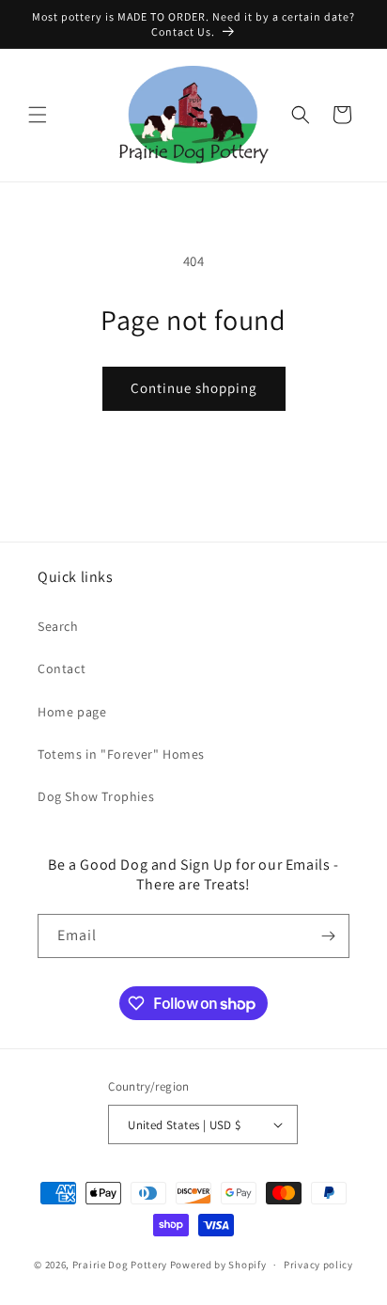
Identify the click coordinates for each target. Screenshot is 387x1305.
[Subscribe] (327, 936)
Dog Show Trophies (96, 796)
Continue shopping (194, 388)
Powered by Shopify (218, 1264)
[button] (37, 114)
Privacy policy (318, 1264)
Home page (72, 711)
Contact (61, 668)
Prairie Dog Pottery (119, 1264)
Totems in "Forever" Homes (121, 754)
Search (58, 626)
